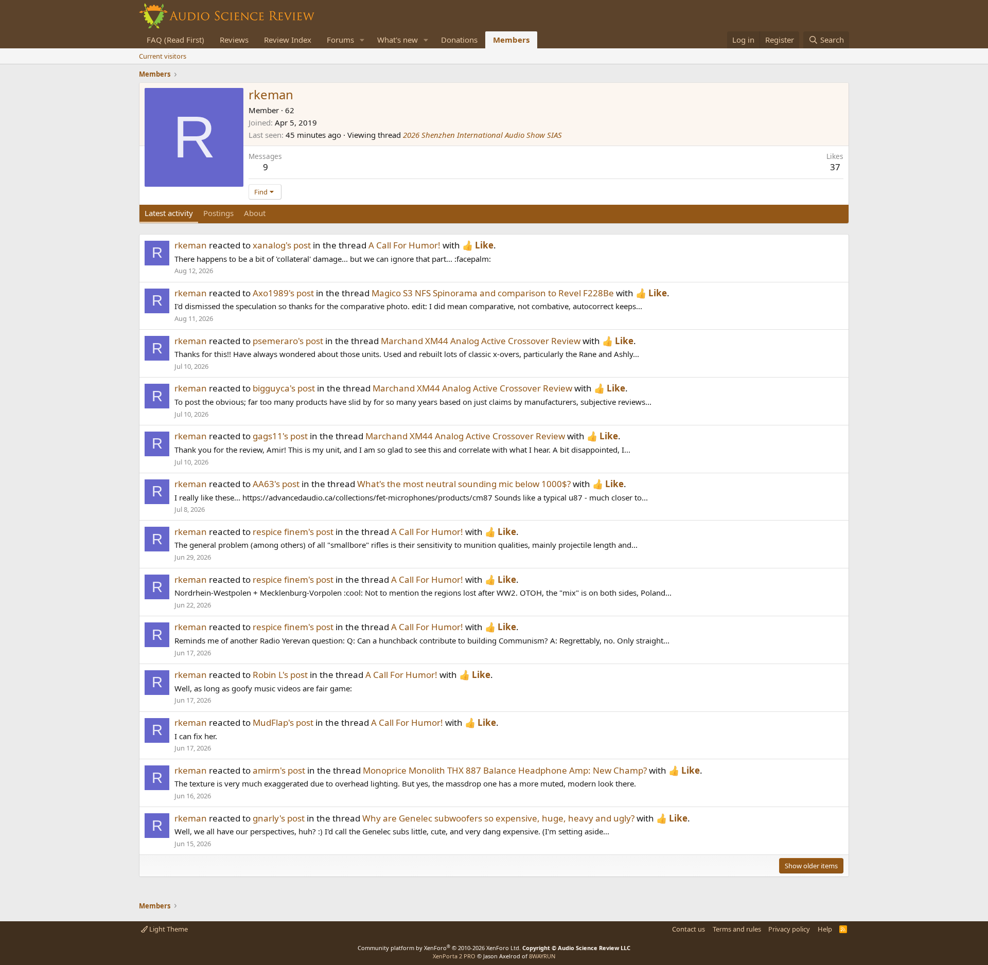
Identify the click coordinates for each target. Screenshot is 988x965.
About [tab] (255, 213)
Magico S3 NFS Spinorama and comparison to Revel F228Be (493, 293)
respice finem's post (293, 532)
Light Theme (168, 929)
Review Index (287, 39)
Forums (340, 39)
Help (825, 929)
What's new (397, 39)
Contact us (688, 929)
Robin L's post (280, 675)
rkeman (190, 245)
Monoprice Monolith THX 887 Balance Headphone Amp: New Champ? (505, 770)
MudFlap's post (283, 722)
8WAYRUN (542, 956)
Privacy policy (789, 929)
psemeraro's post (288, 341)
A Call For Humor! (404, 245)
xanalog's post (282, 245)
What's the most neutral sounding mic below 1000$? (464, 484)
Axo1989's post (283, 293)
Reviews (234, 39)
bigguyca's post (284, 388)
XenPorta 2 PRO (454, 956)
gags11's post (280, 436)
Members (511, 39)
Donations (459, 39)
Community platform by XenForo (439, 948)
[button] (362, 39)
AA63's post (276, 484)
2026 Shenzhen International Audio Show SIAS (482, 135)
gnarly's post (279, 818)
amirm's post (279, 770)
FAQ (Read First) (175, 39)
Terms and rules (737, 929)
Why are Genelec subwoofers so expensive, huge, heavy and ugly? (498, 818)
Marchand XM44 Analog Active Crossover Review (480, 341)
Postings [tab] (218, 213)
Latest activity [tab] (169, 213)
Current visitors (162, 56)
